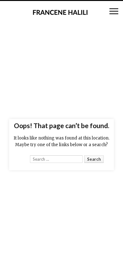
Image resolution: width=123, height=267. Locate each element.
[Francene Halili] (61, 12)
